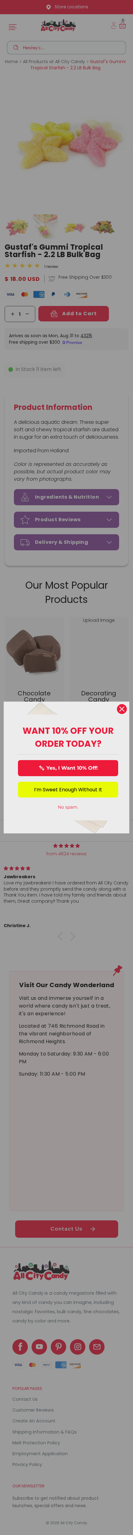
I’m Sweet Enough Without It (68, 789)
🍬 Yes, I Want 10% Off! (68, 768)
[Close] (121, 709)
